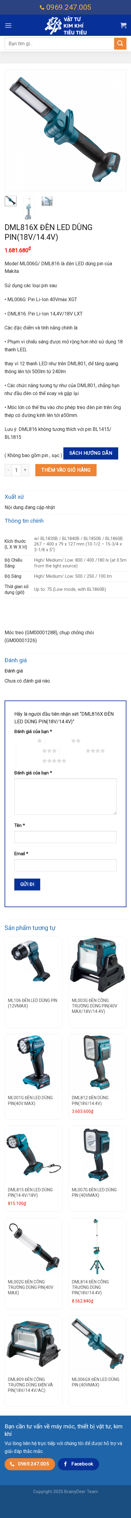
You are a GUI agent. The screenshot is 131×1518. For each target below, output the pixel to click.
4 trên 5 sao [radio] (73, 750)
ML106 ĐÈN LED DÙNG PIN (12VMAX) (32, 1003)
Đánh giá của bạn (33, 731)
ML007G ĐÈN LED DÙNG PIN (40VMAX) (94, 1192)
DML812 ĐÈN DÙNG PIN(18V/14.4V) (90, 1100)
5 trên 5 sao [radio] (29, 760)
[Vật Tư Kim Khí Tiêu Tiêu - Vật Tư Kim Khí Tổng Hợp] (65, 25)
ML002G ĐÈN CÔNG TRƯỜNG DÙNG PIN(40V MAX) (30, 1287)
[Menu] (8, 25)
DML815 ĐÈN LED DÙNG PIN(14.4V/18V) (30, 1192)
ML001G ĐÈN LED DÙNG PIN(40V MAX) (30, 1100)
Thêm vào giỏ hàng (65, 470)
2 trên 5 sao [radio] (58, 740)
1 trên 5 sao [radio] (24, 740)
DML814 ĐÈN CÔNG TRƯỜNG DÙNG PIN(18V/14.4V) (90, 1287)
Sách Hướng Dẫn (90, 453)
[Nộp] (120, 44)
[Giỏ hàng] (123, 25)
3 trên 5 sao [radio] (29, 750)
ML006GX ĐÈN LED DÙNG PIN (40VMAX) (95, 1382)
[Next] (116, 130)
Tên (19, 825)
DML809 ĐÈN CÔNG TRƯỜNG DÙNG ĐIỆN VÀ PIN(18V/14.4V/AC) (30, 1385)
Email (21, 853)
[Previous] (14, 130)
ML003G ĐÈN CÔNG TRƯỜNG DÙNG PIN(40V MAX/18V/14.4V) (94, 1006)
